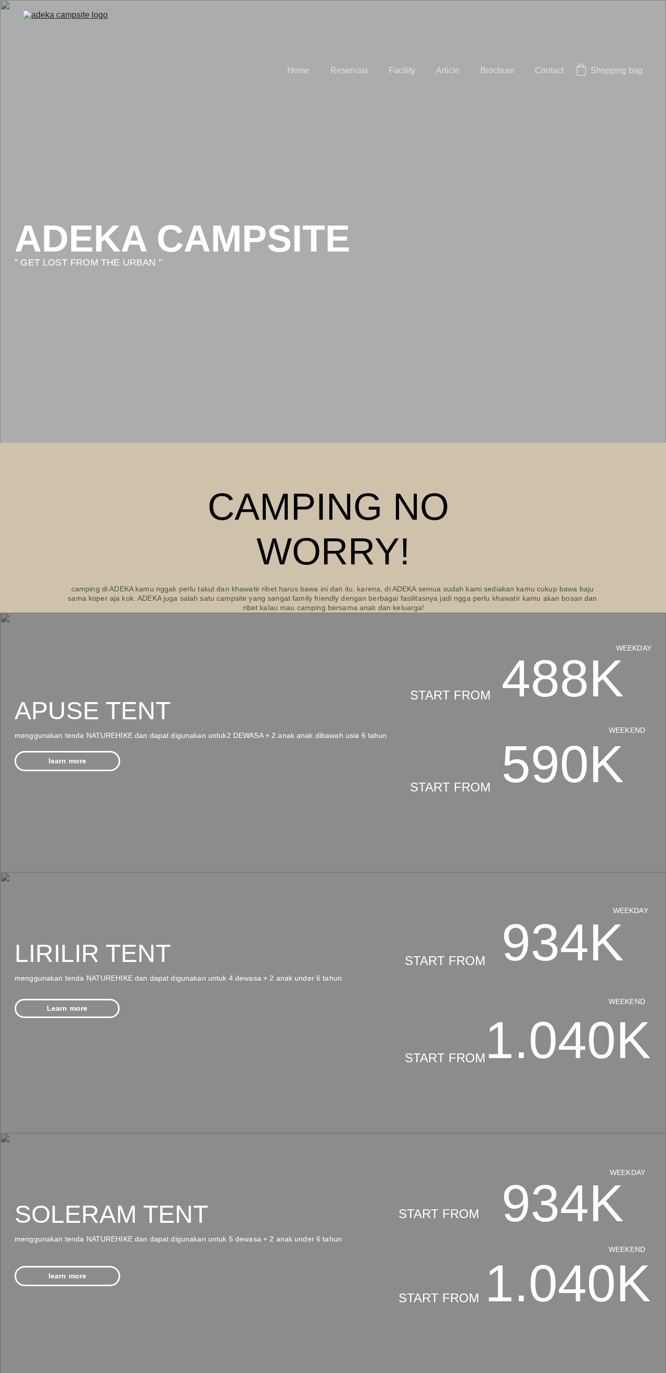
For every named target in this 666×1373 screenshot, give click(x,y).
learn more (67, 761)
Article (447, 70)
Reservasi (349, 70)
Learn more (67, 1008)
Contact (549, 70)
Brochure (497, 70)
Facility (402, 70)
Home (298, 70)
